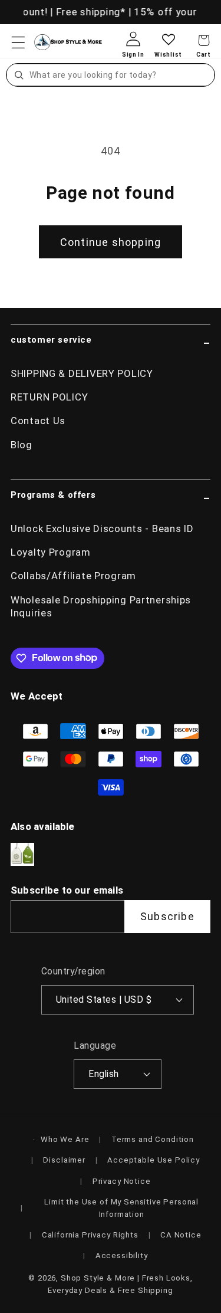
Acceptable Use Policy (153, 1160)
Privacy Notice (122, 1181)
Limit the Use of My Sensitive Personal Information (121, 1208)
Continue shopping (110, 242)
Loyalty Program (51, 552)
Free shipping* (89, 12)
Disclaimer (64, 1160)
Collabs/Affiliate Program (73, 576)
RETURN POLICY (49, 397)
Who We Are (65, 1139)
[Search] (19, 75)
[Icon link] (22, 854)
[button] (18, 42)
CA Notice (181, 1234)
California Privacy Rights (90, 1234)
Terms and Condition (152, 1139)
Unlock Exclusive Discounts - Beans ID (102, 528)
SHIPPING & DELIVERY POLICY (82, 373)
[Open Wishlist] (168, 48)
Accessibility (121, 1255)
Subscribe (167, 916)
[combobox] (120, 75)
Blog (21, 445)
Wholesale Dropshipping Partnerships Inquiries (101, 606)
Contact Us (38, 420)
